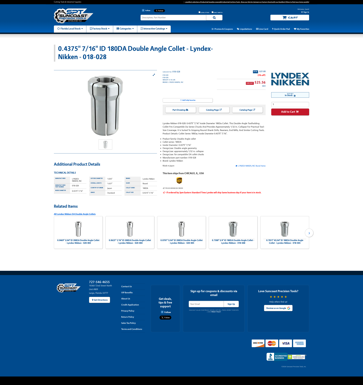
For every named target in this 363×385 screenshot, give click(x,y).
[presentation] (54, 233)
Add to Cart (288, 111)
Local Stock (205, 12)
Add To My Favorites (188, 100)
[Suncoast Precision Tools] (84, 16)
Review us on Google (276, 308)
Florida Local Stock (71, 28)
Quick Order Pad (282, 29)
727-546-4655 (99, 282)
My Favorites (303, 29)
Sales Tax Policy (128, 323)
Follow (167, 312)
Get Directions (101, 300)
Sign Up (231, 304)
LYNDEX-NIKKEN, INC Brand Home (252, 166)
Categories (125, 28)
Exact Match (218, 12)
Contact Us (126, 286)
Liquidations (246, 29)
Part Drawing (179, 110)
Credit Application (130, 305)
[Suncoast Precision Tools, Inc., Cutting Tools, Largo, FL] (277, 357)
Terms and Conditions (131, 329)
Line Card (263, 29)
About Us (125, 298)
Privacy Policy (127, 311)
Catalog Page (212, 110)
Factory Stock (99, 28)
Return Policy (127, 317)
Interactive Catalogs (154, 28)
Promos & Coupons (224, 29)
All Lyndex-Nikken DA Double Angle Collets (75, 214)
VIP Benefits (127, 292)
